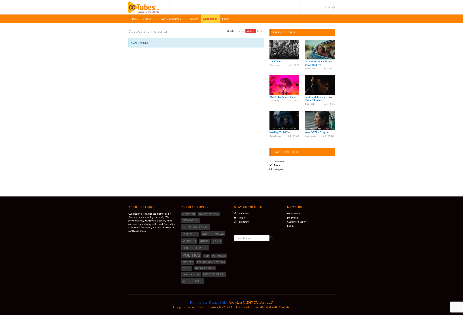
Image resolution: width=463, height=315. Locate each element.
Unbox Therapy (214, 274)
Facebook (278, 161)
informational (195, 227)
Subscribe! (210, 18)
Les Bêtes (275, 61)
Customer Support (296, 221)
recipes (187, 262)
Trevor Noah (191, 274)
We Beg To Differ (279, 132)
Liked (260, 30)
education (190, 220)
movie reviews (213, 234)
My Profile (292, 217)
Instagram (278, 169)
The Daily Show (205, 268)
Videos (147, 18)
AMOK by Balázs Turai (282, 96)
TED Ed (186, 268)
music (204, 241)
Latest (241, 30)
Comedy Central (209, 214)
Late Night (190, 234)
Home (134, 18)
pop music (219, 255)
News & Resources (170, 18)
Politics (191, 255)
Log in (225, 18)
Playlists (193, 18)
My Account (293, 213)
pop (206, 255)
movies (189, 241)
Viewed (250, 30)
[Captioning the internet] (145, 7)
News (217, 241)
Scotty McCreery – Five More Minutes (319, 98)
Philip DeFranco (195, 248)
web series (192, 281)
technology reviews (211, 262)
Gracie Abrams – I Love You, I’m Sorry (318, 63)
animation (188, 213)
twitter (277, 165)
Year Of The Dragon (317, 132)
